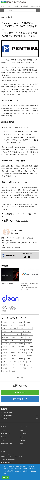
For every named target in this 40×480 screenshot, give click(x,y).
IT (31, 368)
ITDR (13, 349)
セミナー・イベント (25, 430)
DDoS (5, 340)
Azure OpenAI (21, 346)
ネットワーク (21, 352)
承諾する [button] (5, 477)
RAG (13, 346)
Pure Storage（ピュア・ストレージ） (20, 331)
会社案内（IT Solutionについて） (9, 459)
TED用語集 (22, 440)
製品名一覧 (3, 426)
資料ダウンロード (20, 399)
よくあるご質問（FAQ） (7, 443)
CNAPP (30, 352)
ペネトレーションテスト (16, 343)
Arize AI (13, 322)
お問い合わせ (20, 392)
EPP (13, 359)
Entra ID (21, 325)
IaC (13, 368)
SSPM (5, 352)
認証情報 (5, 349)
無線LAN (29, 355)
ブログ (21, 443)
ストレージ (5, 343)
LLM (29, 337)
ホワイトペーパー (5, 433)
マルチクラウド (22, 368)
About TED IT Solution (6, 462)
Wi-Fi (21, 355)
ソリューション (23, 426)
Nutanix (22, 362)
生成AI (21, 328)
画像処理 (5, 365)
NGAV (21, 359)
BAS (21, 337)
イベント (21, 349)
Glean (5, 322)
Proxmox (5, 328)
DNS (13, 340)
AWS (28, 322)
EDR (5, 362)
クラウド (5, 355)
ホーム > (3, 6)
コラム (2, 440)
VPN (5, 334)
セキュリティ (13, 362)
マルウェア (5, 371)
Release (13, 352)
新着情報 (3, 451)
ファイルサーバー (27, 334)
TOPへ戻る (20, 377)
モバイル (28, 340)
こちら (24, 220)
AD (29, 325)
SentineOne (13, 355)
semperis (13, 325)
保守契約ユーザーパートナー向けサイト (10, 456)
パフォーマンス (30, 365)
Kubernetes (5, 337)
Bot (5, 331)
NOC (5, 359)
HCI (30, 362)
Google (5, 325)
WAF (21, 340)
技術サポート (23, 437)
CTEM (28, 343)
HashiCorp (29, 349)
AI (13, 365)
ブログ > (9, 6)
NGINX (21, 365)
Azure (20, 322)
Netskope (30, 346)
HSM (29, 328)
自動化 (5, 368)
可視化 (13, 337)
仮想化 (13, 371)
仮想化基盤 (13, 328)
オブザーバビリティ (15, 334)
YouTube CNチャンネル (6, 454)
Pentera (5, 346)
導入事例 (3, 430)
